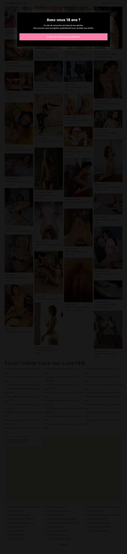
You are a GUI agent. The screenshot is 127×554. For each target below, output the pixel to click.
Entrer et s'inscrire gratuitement (63, 37)
